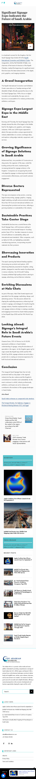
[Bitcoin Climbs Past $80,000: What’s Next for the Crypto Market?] (8, 615)
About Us (5, 755)
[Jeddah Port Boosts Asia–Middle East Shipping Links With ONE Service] (8, 572)
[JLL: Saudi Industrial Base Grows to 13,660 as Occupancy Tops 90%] (8, 582)
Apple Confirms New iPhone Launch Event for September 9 (17, 499)
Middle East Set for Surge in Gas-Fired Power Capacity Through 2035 (22, 625)
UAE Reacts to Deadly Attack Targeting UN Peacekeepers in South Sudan (23, 592)
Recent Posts (10, 553)
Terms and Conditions (8, 761)
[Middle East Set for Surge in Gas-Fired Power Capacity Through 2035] (8, 626)
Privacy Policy (6, 758)
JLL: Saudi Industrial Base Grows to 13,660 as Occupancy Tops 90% (21, 582)
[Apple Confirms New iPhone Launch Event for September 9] (8, 560)
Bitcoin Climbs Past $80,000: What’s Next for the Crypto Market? (22, 614)
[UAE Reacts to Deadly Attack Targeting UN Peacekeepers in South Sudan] (8, 593)
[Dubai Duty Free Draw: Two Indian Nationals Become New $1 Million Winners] (8, 604)
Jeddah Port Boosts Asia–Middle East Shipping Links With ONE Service (15, 532)
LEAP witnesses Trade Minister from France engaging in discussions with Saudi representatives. (21, 439)
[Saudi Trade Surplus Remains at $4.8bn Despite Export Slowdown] (8, 638)
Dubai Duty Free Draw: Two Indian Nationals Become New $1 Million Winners (23, 603)
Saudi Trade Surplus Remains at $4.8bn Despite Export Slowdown (22, 637)
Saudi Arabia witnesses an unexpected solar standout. (18, 399)
